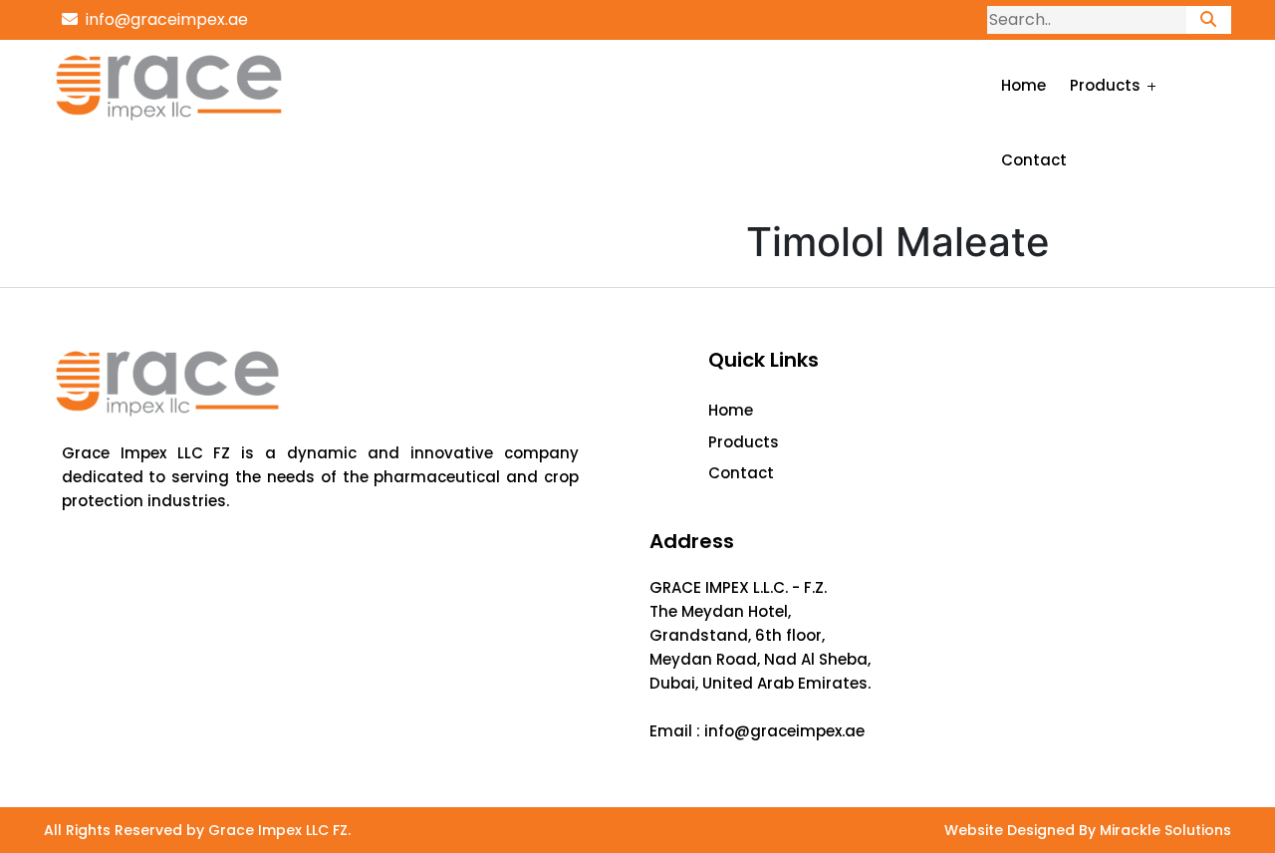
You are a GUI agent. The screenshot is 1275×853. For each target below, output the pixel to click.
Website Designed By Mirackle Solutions (1087, 830)
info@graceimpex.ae (163, 19)
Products (1105, 85)
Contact (1034, 159)
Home (1023, 85)
